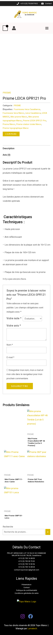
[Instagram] (22, 616)
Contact (48, 3)
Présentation (26, 585)
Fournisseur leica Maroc (13, 113)
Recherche (8, 526)
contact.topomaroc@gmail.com (26, 570)
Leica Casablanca (33, 113)
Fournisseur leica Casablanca (27, 109)
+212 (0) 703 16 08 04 (26, 567)
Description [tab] (8, 148)
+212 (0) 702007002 (29, 3)
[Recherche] (47, 532)
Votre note (14, 318)
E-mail (10, 357)
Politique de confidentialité (26, 590)
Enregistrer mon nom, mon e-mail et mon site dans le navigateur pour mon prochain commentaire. (25, 374)
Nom (10, 345)
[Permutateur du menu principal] (46, 28)
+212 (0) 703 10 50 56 (26, 564)
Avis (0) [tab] (6, 155)
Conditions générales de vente (26, 593)
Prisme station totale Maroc (28, 124)
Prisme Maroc (9, 124)
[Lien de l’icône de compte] (14, 28)
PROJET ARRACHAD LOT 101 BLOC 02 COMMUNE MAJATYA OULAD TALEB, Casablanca (26, 554)
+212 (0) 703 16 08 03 (26, 558)
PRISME (7, 92)
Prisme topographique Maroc (16, 128)
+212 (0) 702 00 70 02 (26, 561)
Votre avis (14, 325)
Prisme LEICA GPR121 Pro (34, 120)
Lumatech (32, 628)
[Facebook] (30, 616)
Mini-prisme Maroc (19, 117)
